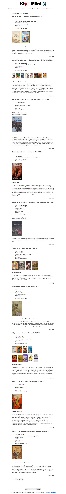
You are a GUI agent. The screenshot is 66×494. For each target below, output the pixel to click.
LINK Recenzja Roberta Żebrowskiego (19, 114)
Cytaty (29, 8)
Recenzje (22, 8)
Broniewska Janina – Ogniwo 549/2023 (25, 286)
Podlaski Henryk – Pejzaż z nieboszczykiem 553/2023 (30, 99)
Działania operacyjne (12, 8)
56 (20, 479)
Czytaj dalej (51, 57)
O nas (38, 8)
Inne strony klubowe (46, 8)
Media (33, 8)
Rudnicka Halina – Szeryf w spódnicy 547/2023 (28, 381)
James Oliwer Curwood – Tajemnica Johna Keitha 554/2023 (32, 60)
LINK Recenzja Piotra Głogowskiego (19, 217)
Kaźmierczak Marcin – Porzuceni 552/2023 (27, 152)
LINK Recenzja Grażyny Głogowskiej (19, 113)
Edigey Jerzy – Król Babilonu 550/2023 (25, 248)
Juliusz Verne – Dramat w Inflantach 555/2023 (28, 16)
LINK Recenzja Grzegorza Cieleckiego (19, 218)
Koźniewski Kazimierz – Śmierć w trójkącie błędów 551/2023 (33, 202)
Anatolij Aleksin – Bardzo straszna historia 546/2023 (30, 431)
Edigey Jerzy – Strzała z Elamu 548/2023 (26, 333)
